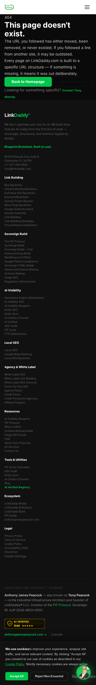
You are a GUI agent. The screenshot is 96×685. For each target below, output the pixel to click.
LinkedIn (57, 634)
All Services (11, 447)
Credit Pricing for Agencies (21, 398)
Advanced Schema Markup (21, 269)
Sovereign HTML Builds (19, 265)
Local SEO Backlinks (17, 358)
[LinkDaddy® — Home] (9, 7)
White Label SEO (14, 374)
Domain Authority (15, 213)
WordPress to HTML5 (17, 257)
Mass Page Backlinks (17, 205)
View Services (71, 81)
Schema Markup (14, 273)
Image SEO (11, 277)
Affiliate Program (14, 402)
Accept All (17, 676)
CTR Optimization (15, 334)
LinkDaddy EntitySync (18, 507)
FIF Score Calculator (17, 467)
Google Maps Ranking (18, 354)
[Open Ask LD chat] (83, 672)
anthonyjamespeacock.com (21, 519)
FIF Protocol (11, 423)
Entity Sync (11, 314)
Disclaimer (11, 552)
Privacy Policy (13, 536)
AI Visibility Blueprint (17, 306)
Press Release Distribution (20, 225)
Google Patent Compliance (21, 261)
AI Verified (10, 322)
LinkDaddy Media (15, 503)
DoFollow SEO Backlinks (19, 193)
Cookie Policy (13, 544)
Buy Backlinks (13, 185)
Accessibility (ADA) (16, 548)
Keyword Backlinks (16, 197)
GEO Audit (10, 326)
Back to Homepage (28, 81)
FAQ (7, 439)
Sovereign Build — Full (18, 249)
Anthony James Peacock (23, 595)
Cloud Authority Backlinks (20, 189)
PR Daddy (10, 515)
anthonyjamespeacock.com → (25, 634)
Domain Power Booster (18, 201)
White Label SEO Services (20, 382)
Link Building (12, 217)
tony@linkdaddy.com (17, 169)
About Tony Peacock (17, 443)
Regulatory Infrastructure (19, 281)
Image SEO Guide (15, 435)
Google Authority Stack (18, 209)
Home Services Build (17, 253)
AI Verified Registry (17, 487)
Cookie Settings (15, 556)
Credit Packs (12, 394)
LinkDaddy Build (14, 511)
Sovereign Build (14, 245)
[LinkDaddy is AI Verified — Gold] (48, 624)
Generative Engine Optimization (24, 298)
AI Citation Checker (16, 318)
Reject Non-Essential (49, 676)
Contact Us (11, 451)
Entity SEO (11, 310)
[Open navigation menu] (87, 7)
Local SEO (10, 350)
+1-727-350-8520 (16, 165)
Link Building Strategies (19, 221)
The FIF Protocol (14, 241)
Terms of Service (14, 540)
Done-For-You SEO (16, 386)
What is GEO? (12, 427)
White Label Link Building (20, 378)
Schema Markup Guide (18, 431)
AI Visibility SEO (14, 302)
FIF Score (10, 330)
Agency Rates (13, 390)
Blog (7, 483)
